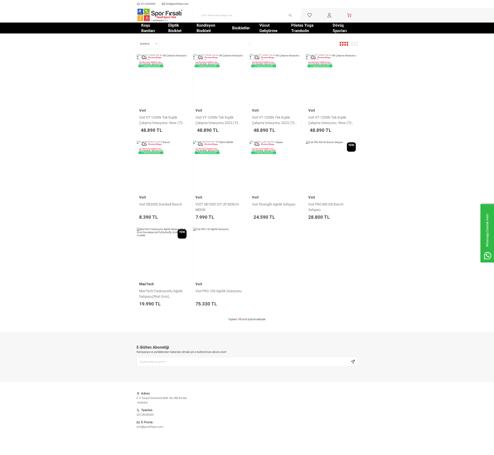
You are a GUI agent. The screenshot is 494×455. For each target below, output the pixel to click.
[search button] (290, 15)
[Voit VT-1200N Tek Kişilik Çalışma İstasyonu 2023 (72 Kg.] (219, 80)
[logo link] (160, 15)
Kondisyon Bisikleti (206, 28)
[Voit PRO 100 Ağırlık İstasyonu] (219, 253)
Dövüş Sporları (340, 28)
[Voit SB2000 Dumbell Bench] (162, 166)
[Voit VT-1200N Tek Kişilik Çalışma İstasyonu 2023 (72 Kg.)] (275, 80)
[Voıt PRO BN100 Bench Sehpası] (331, 166)
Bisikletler (241, 28)
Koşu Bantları (148, 28)
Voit (142, 110)
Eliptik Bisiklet (174, 28)
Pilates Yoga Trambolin (302, 28)
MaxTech (146, 284)
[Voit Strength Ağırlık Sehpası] (275, 166)
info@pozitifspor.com (150, 426)
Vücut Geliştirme (268, 28)
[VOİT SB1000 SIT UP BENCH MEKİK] (219, 166)
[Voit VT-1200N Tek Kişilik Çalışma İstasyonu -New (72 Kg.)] (162, 80)
